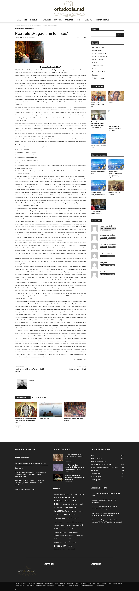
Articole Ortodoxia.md (99, 54)
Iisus (61, 515)
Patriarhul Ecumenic (70, 539)
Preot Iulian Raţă (106, 226)
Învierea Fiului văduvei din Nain (24, 489)
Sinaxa (68, 549)
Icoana (80, 511)
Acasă (19, 20)
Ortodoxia (58, 20)
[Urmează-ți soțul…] (50, 409)
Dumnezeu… (112, 103)
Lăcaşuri (88, 20)
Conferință (71, 504)
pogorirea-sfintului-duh (51, 583)
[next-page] (19, 427)
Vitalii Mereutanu (106, 272)
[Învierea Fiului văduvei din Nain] (98, 139)
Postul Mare (50, 585)
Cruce (66, 507)
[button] (121, 20)
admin (22, 37)
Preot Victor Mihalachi (108, 244)
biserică (58, 504)
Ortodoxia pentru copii (81, 583)
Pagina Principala (98, 47)
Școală (73, 549)
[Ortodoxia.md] (69, 9)
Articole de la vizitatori (99, 57)
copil (81, 504)
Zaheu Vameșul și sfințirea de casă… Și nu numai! (98, 194)
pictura (65, 542)
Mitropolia (61, 522)
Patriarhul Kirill (58, 542)
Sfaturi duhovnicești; (59, 549)
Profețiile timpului (98, 78)
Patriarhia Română (73, 532)
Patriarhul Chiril (79, 535)
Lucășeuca (73, 518)
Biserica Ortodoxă (64, 497)
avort (76, 494)
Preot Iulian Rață (63, 546)
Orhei (56, 529)
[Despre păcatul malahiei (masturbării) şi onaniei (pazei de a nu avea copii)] (58, 477)
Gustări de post (97, 69)
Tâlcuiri (94, 63)
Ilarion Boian (57, 518)
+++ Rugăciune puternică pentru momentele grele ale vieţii (74, 457)
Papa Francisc (70, 529)
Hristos (74, 511)
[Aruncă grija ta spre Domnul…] (116, 185)
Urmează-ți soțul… (45, 418)
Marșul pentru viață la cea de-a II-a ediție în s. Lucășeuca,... (115, 128)
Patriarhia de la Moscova (60, 532)
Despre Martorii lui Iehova (35, 583)
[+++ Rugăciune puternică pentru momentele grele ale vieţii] (58, 457)
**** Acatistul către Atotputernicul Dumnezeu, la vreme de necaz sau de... (74, 467)
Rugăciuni (47, 20)
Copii (76, 504)
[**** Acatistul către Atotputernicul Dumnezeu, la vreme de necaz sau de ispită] (58, 467)
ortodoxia (62, 529)
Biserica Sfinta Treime (99, 72)
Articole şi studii (31, 20)
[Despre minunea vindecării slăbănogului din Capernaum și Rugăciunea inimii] (116, 164)
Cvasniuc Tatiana (106, 253)
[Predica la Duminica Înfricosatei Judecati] (75, 409)
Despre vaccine (19, 585)
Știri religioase (97, 50)
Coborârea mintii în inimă (77, 369)
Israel (63, 518)
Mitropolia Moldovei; (71, 522)
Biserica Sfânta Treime (65, 501)
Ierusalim (56, 515)
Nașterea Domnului (74, 525)
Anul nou (70, 494)
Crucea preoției (117, 583)
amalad (94, 500)
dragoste (72, 507)
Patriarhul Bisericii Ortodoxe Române (64, 535)
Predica (72, 542)
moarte (80, 522)
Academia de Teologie (60, 494)
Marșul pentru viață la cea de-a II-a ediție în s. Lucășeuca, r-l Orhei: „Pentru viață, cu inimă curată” (29, 483)
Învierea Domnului (61, 585)
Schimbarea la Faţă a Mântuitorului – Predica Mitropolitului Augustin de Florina (26, 420)
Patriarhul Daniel (58, 539)
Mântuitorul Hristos (59, 525)
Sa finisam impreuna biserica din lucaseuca (80, 585)
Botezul (65, 504)
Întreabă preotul (102, 20)
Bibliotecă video (97, 66)
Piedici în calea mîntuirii (66, 583)
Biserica (82, 494)
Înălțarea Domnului (20, 583)
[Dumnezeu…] (116, 96)
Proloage (69, 20)
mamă (55, 522)
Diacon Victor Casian (107, 235)
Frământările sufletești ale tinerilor (35, 585)
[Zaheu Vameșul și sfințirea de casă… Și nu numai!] (98, 185)
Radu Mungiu (96, 513)
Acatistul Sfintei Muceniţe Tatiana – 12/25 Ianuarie (29, 370)
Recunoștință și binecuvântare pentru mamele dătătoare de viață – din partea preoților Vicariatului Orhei (30, 474)
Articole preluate (36, 25)
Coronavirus (58, 507)
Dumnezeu (61, 511)
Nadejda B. (104, 263)
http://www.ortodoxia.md (105, 230)
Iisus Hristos (70, 514)
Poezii (78, 20)
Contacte (95, 75)
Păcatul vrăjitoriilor (106, 583)
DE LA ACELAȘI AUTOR (39, 397)
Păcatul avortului (94, 583)
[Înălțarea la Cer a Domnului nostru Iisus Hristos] (98, 96)
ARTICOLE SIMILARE (22, 397)
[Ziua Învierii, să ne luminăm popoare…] (98, 204)
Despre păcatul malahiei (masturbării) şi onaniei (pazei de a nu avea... (74, 477)
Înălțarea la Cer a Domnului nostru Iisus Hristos (97, 104)
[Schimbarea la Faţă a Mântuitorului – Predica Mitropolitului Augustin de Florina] (26, 409)
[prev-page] (16, 427)
